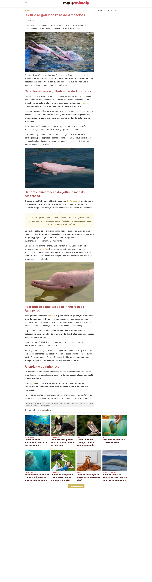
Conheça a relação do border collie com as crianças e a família (62, 477)
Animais (27, 10)
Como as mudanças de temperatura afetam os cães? (88, 477)
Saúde (79, 472)
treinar (51, 342)
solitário (51, 316)
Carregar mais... (76, 486)
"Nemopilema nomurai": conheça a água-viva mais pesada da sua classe (37, 477)
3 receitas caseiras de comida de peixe (113, 441)
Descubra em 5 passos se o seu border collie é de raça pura (62, 442)
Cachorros (55, 437)
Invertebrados (30, 472)
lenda (32, 383)
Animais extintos (108, 472)
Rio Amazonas (73, 201)
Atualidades (29, 437)
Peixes (104, 437)
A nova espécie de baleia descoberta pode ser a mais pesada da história (114, 477)
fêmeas (84, 103)
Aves (78, 437)
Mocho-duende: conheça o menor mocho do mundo (85, 442)
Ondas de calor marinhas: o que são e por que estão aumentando (36, 442)
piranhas (44, 249)
